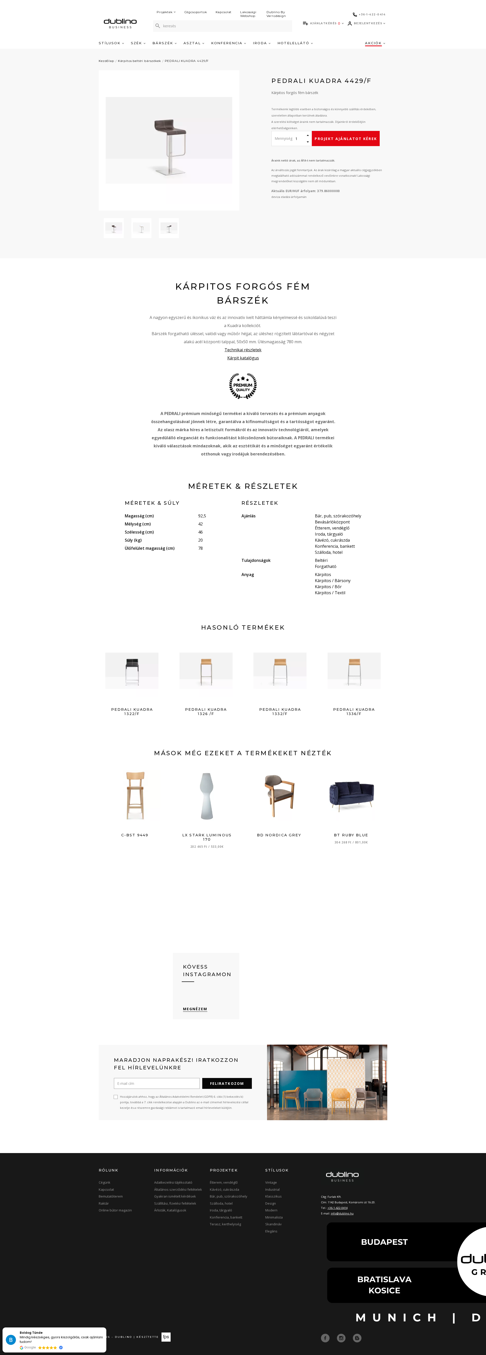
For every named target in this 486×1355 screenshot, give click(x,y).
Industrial (272, 1189)
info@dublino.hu (342, 1213)
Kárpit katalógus (243, 358)
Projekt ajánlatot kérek (346, 138)
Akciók (374, 43)
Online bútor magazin (115, 1210)
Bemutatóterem (111, 1196)
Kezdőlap (106, 61)
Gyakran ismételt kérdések (175, 1196)
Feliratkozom (227, 1083)
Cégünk (104, 1182)
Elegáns (271, 1231)
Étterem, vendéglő (224, 1182)
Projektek (165, 12)
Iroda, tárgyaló (221, 1210)
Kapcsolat (224, 12)
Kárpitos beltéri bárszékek (139, 61)
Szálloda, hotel (221, 1203)
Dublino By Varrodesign (276, 14)
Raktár (104, 1203)
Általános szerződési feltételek (178, 1189)
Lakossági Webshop (248, 14)
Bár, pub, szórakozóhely (228, 1196)
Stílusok (110, 43)
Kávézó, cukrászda (224, 1189)
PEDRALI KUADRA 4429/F (187, 61)
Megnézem (195, 1008)
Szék (137, 43)
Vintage (271, 1182)
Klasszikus (273, 1196)
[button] (106, 1327)
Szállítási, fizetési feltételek (175, 1203)
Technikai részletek (243, 350)
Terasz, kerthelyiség (225, 1224)
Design (270, 1203)
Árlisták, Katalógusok (170, 1210)
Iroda (261, 43)
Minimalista (274, 1217)
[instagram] (342, 1337)
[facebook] (326, 1337)
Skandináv (273, 1224)
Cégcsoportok (195, 12)
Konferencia (227, 43)
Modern (271, 1210)
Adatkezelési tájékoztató (173, 1182)
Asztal (193, 43)
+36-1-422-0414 (338, 1208)
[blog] (357, 1337)
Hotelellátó (294, 43)
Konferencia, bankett (226, 1217)
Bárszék (163, 43)
